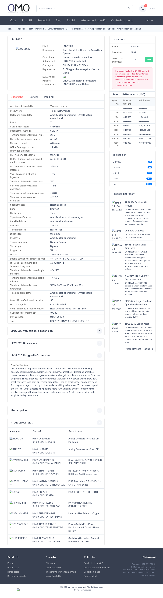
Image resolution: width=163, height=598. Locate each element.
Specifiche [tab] (17, 96)
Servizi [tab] (34, 96)
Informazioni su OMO (93, 20)
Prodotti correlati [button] (22, 422)
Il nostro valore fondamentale (61, 572)
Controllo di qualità (93, 563)
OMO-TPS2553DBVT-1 (51, 527)
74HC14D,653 (46, 502)
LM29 (115, 179)
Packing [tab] (49, 96)
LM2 (114, 184)
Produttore (13, 567)
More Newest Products (139, 348)
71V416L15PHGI (46, 460)
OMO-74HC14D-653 (50, 506)
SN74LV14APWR (47, 513)
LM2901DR (44, 438)
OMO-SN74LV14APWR (51, 517)
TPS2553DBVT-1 (47, 524)
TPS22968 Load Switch (137, 324)
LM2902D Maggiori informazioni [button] (30, 355)
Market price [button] (19, 410)
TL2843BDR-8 (46, 538)
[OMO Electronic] (18, 8)
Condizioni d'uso (92, 572)
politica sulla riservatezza (97, 567)
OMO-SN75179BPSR (50, 474)
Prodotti (27, 20)
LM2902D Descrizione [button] (24, 343)
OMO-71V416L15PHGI (50, 463)
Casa (13, 20)
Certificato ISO (53, 567)
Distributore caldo (16, 576)
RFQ (149, 59)
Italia (148, 20)
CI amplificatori (78, 29)
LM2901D (43, 449)
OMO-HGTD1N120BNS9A (52, 484)
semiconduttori (36, 29)
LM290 (116, 173)
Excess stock (91, 576)
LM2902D (117, 162)
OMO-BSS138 (47, 495)
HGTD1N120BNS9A (48, 481)
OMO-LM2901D (47, 452)
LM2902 (116, 167)
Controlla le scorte (122, 20)
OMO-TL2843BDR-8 (50, 541)
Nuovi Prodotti (53, 576)
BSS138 (43, 492)
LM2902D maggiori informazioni (79, 80)
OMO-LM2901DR (48, 442)
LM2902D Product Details (76, 84)
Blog (58, 20)
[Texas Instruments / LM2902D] (23, 48)
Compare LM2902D (135, 230)
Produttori (44, 20)
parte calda (13, 572)
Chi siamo (51, 563)
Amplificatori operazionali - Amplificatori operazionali (116, 29)
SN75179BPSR (46, 470)
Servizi (71, 20)
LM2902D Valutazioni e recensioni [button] (32, 330)
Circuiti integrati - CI (57, 29)
